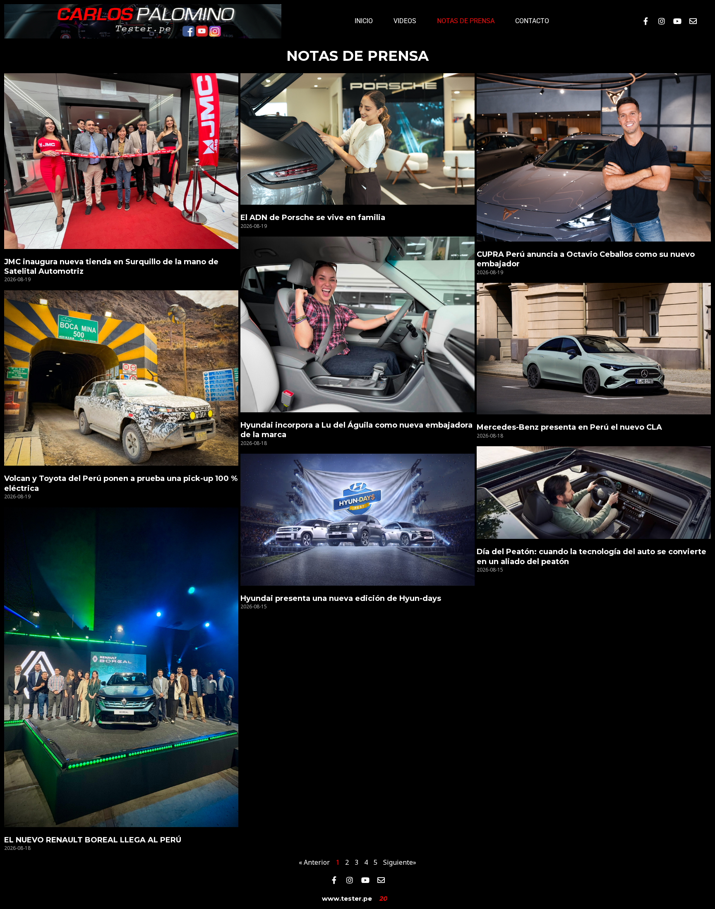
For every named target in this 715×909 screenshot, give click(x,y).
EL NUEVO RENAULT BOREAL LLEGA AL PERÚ (92, 839)
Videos (404, 21)
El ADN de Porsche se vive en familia (312, 217)
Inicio (364, 21)
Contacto (532, 21)
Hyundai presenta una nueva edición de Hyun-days (340, 598)
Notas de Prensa (465, 21)
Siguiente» (399, 862)
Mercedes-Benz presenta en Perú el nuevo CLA (569, 427)
